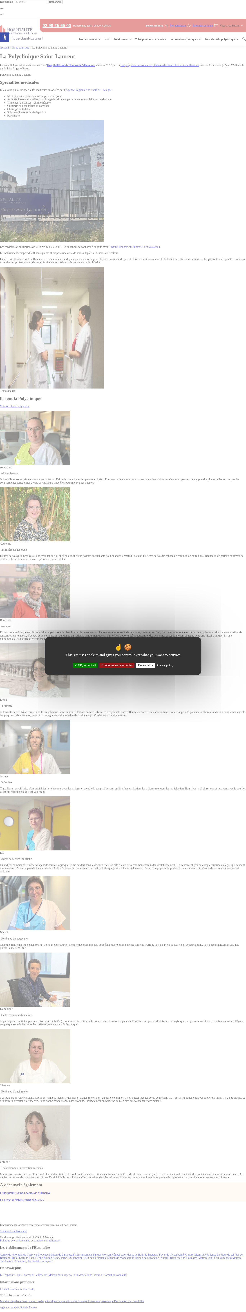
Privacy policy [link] (165, 665)
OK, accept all (86, 665)
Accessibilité (4, 37)
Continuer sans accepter (117, 665)
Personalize (145, 665)
